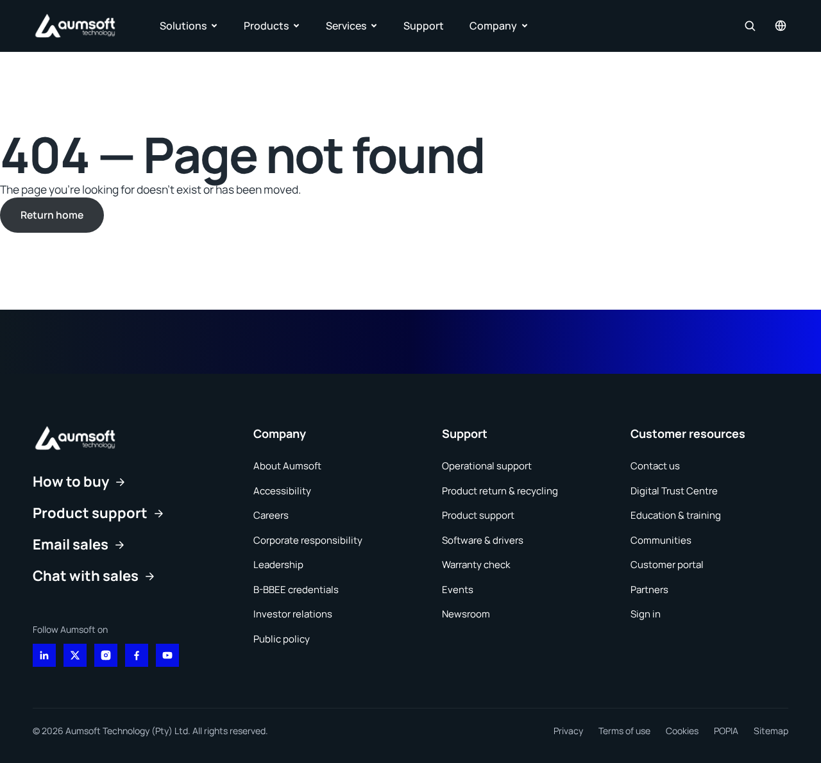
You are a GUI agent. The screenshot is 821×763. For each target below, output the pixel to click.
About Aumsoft (287, 466)
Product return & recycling (500, 491)
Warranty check (476, 564)
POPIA (726, 731)
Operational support (487, 466)
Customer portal (667, 564)
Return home (52, 215)
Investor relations (292, 614)
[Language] (780, 25)
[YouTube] (167, 655)
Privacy (568, 731)
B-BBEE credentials (296, 589)
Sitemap (771, 731)
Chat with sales (86, 575)
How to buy (71, 481)
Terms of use (624, 731)
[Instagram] (105, 655)
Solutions (183, 26)
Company (493, 26)
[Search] (750, 25)
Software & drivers (482, 540)
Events (457, 589)
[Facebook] (136, 655)
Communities (661, 540)
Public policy (281, 639)
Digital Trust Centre (674, 491)
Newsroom (466, 614)
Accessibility (282, 491)
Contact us (655, 466)
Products (266, 26)
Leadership (278, 564)
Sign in (646, 614)
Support (423, 26)
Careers (271, 515)
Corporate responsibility (307, 540)
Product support (90, 513)
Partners (649, 589)
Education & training (676, 515)
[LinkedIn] (44, 655)
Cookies (682, 731)
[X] (75, 655)
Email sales (70, 544)
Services (346, 26)
